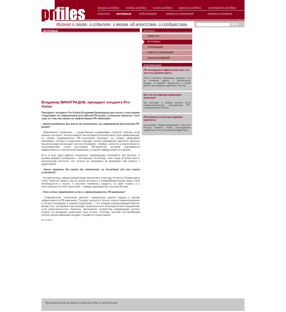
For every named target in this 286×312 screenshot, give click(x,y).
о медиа (120, 24)
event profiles (163, 7)
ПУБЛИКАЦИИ (155, 47)
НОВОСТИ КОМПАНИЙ (160, 52)
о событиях (100, 24)
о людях (79, 24)
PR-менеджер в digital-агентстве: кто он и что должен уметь (166, 71)
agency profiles (190, 7)
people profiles (108, 7)
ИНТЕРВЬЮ (153, 41)
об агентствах (143, 24)
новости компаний (179, 13)
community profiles (222, 7)
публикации (148, 13)
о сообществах (173, 24)
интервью (123, 13)
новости (104, 13)
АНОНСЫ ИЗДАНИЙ (158, 58)
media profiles (136, 7)
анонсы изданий (220, 13)
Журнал (63, 24)
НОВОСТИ (153, 36)
